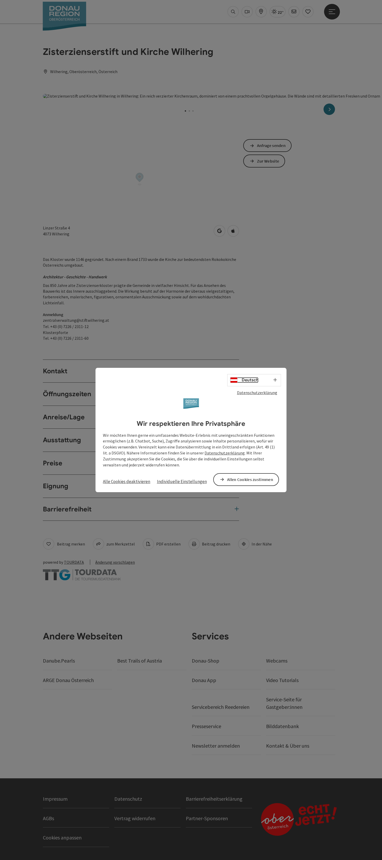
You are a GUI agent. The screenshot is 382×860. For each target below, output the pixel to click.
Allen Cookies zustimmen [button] (250, 479)
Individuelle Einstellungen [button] (182, 481)
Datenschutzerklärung (257, 392)
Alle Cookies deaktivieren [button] (126, 481)
